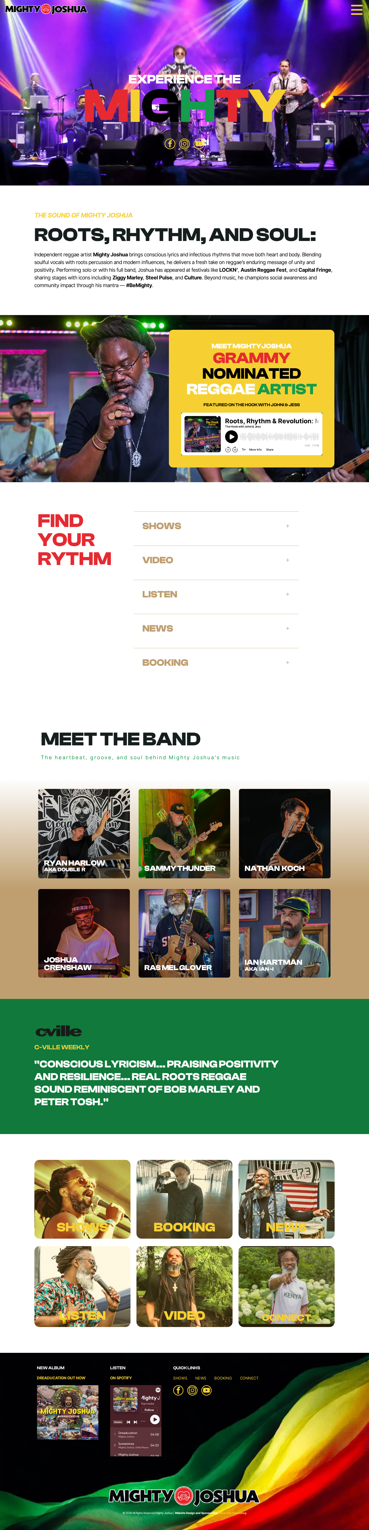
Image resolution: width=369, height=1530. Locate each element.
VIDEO (184, 1315)
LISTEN (82, 1315)
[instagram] (184, 144)
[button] (216, 525)
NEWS (286, 1227)
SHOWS (82, 1227)
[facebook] (170, 144)
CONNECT (286, 1317)
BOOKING (184, 1227)
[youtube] (199, 144)
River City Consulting (232, 1513)
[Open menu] (357, 9)
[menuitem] (180, 1376)
